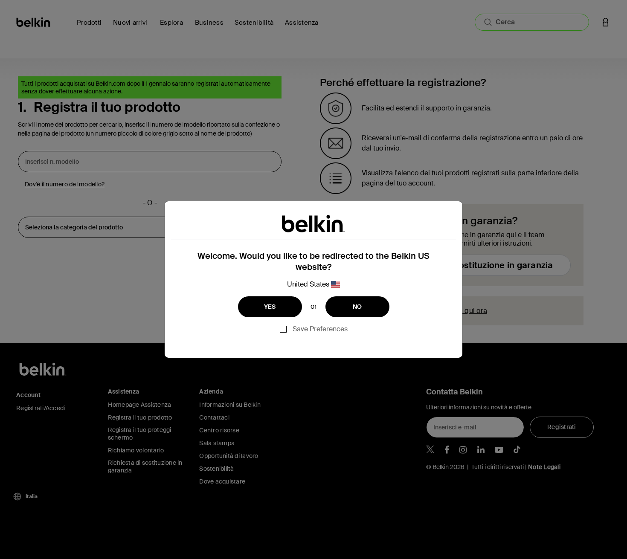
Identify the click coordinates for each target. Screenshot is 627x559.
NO (357, 306)
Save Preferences (320, 328)
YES (270, 306)
